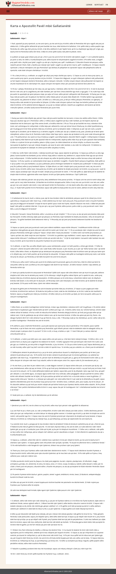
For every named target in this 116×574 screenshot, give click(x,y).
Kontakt (99, 4)
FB (107, 4)
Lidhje (89, 4)
